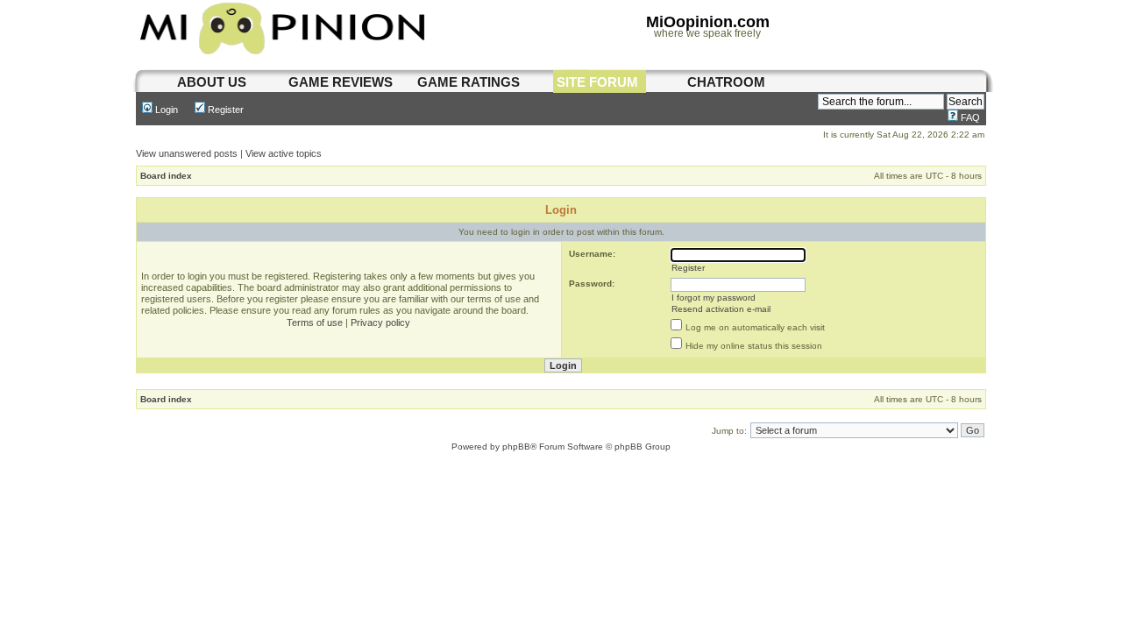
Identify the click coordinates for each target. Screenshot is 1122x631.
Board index (166, 176)
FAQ (969, 117)
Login (165, 109)
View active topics (283, 153)
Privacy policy (380, 322)
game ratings (468, 81)
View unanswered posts (187, 153)
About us (211, 81)
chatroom (726, 81)
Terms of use (315, 322)
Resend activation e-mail (720, 309)
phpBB (516, 446)
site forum (597, 81)
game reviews (340, 81)
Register (224, 109)
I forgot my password (713, 297)
